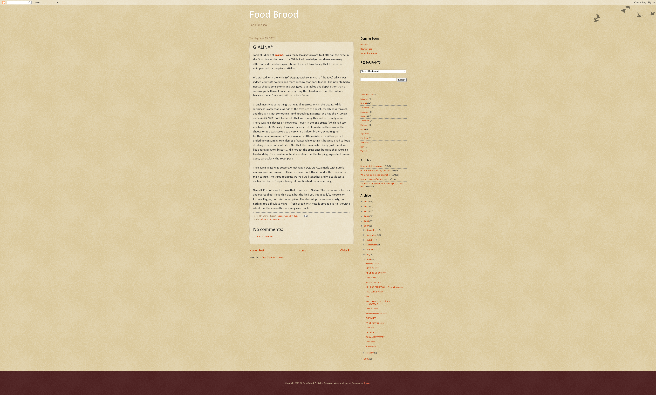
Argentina (364, 134)
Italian (263, 219)
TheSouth (365, 121)
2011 (366, 206)
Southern (364, 112)
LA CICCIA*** (371, 332)
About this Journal (368, 53)
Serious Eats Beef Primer (371, 179)
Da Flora (364, 45)
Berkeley (364, 125)
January (370, 353)
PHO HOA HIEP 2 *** (375, 282)
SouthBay (364, 108)
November (372, 235)
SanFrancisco (278, 219)
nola (362, 129)
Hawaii (363, 103)
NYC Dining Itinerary (375, 323)
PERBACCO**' (372, 309)
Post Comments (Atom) (273, 257)
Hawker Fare (366, 49)
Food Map (371, 346)
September (372, 245)
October (371, 240)
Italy (362, 147)
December (372, 230)
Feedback (370, 342)
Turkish (363, 151)
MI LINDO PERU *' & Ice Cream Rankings (384, 287)
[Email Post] (305, 216)
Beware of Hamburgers (371, 166)
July (369, 255)
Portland (364, 138)
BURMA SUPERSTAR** (375, 337)
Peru (368, 297)
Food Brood (274, 15)
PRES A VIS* (371, 278)
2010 (366, 211)
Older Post (347, 250)
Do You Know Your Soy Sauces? (375, 171)
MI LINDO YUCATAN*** (376, 273)
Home (302, 250)
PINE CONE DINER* (374, 292)
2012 (366, 201)
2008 (366, 221)
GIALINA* (370, 328)
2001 (366, 359)
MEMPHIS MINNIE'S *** (376, 313)
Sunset (363, 116)
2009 (366, 216)
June (369, 259)
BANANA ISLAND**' (374, 264)
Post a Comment (265, 237)
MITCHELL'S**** (373, 268)
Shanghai (364, 142)
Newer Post (256, 250)
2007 (366, 226)
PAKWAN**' (371, 318)
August (370, 250)
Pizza (269, 219)
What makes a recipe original (374, 175)
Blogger (367, 383)
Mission (364, 99)
